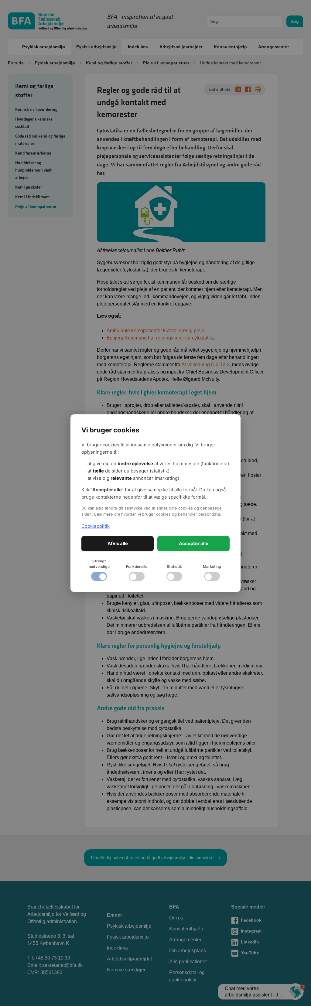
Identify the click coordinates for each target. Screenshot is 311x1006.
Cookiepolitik (95, 526)
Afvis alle (118, 543)
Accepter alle (193, 543)
